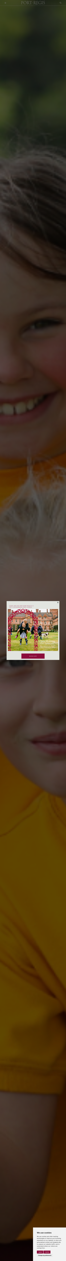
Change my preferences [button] (44, 1255)
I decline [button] (47, 1252)
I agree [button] (40, 1252)
